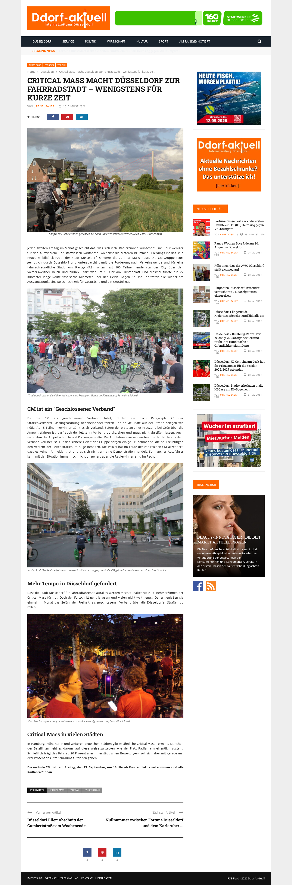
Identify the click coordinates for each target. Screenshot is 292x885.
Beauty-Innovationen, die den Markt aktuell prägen (228, 540)
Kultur (142, 41)
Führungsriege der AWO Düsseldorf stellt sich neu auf (239, 267)
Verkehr (62, 65)
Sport (163, 41)
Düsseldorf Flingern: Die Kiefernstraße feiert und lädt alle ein (239, 314)
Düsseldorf (41, 41)
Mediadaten (103, 878)
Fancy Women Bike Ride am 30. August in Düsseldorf (95, 51)
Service (68, 41)
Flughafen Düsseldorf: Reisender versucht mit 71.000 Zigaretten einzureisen (237, 291)
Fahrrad (74, 789)
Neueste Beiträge (210, 209)
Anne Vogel (227, 234)
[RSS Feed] (211, 586)
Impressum (34, 878)
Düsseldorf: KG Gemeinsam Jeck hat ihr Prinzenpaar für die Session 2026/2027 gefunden (239, 365)
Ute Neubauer (44, 106)
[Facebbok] (198, 586)
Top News (49, 65)
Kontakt (87, 878)
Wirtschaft (116, 41)
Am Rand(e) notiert (194, 41)
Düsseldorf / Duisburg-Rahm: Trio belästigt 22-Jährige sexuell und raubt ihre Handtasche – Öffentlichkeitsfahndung (237, 340)
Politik (90, 41)
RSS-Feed (233, 878)
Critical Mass (57, 789)
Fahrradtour (92, 789)
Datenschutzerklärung (61, 878)
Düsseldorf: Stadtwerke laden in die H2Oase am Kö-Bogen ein (238, 387)
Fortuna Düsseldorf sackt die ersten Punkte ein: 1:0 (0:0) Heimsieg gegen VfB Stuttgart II (239, 225)
